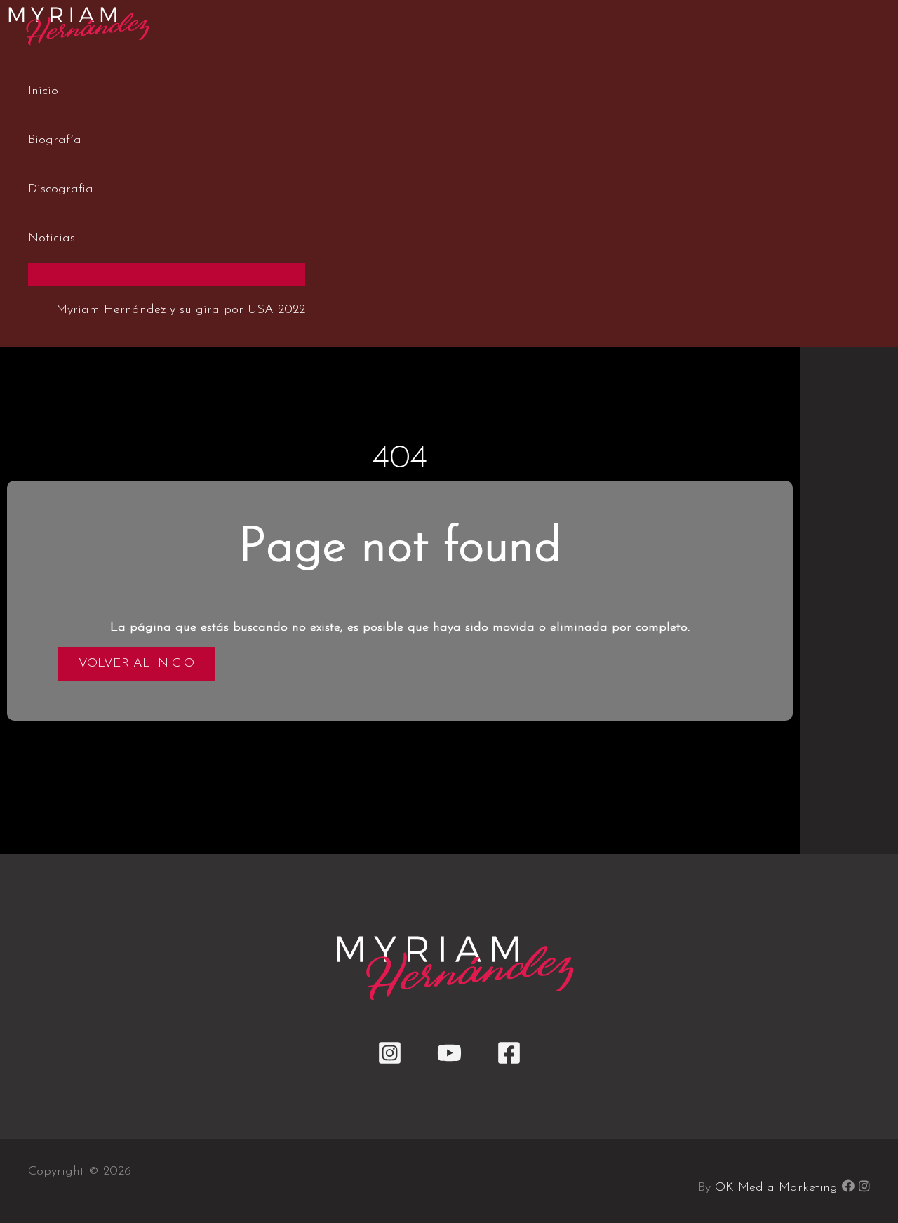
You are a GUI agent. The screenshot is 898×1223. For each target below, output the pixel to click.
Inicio (43, 91)
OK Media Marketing (776, 1188)
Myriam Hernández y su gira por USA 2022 (180, 310)
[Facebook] (509, 1062)
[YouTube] (449, 1062)
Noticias (51, 238)
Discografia (60, 189)
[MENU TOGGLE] (166, 273)
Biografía (54, 140)
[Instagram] (389, 1062)
